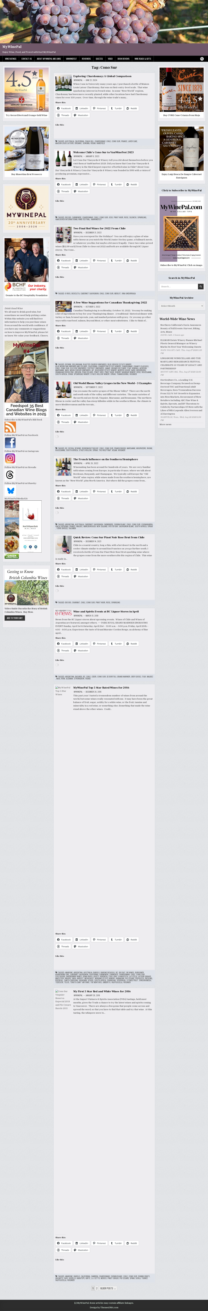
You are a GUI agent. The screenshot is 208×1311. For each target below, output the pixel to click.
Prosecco (139, 978)
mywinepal (78, 80)
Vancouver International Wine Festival (72, 219)
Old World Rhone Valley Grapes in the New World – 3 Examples (112, 383)
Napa (133, 370)
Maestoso (59, 978)
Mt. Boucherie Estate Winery (104, 370)
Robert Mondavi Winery (125, 372)
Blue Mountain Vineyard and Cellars (71, 366)
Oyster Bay (113, 526)
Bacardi (78, 677)
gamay (107, 368)
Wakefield (101, 143)
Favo (66, 1278)
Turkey (145, 1278)
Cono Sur (116, 141)
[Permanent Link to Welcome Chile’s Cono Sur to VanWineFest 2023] (63, 159)
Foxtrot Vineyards (95, 368)
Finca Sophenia (61, 526)
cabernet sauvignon (90, 293)
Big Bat (122, 973)
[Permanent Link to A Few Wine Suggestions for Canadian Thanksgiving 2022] (63, 306)
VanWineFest (71, 58)
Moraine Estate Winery (105, 978)
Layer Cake (132, 141)
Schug (90, 980)
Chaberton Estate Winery (109, 366)
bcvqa (71, 448)
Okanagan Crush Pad (64, 372)
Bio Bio (68, 217)
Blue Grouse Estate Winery (119, 364)
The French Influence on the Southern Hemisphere (105, 459)
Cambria (94, 1276)
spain (70, 374)
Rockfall (59, 980)
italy (129, 368)
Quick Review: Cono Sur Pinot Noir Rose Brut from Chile (108, 537)
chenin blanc (120, 524)
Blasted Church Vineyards (95, 364)
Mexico (104, 1278)
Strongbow (79, 679)
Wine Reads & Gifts (143, 58)
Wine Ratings (10, 58)
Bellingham (77, 364)
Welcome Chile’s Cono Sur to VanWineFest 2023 (103, 152)
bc (66, 448)
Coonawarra (147, 524)
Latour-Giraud (144, 976)
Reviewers (86, 58)
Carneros (114, 974)
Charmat (76, 602)
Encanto (59, 1278)
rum (63, 679)
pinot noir (118, 217)
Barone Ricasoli (108, 973)
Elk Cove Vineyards (78, 368)
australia (69, 141)
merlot (117, 293)
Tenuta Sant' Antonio (79, 982)
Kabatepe (81, 1278)
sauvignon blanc (126, 526)
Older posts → (108, 1288)
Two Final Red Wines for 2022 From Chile (99, 228)
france (124, 141)
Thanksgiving (123, 374)
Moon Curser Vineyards (80, 370)
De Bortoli (111, 677)
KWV (115, 976)
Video (110, 58)
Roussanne (146, 372)
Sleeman (69, 679)
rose (126, 217)
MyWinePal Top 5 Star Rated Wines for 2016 (101, 687)
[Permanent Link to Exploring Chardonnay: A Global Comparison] (63, 83)
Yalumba (72, 528)
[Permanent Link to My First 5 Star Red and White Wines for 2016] (63, 1112)
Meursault (89, 978)
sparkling (141, 217)
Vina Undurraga (129, 293)
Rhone (149, 448)
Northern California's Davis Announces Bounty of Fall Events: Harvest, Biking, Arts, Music (180, 328)
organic (78, 143)
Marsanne (59, 370)
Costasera (60, 976)
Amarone (69, 973)
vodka (88, 679)
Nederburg (141, 370)
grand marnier (123, 677)
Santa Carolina (71, 980)
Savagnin (83, 980)
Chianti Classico (141, 366)
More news (165, 424)
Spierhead (121, 980)
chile (108, 141)
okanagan (120, 978)
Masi (67, 370)
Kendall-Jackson (139, 368)
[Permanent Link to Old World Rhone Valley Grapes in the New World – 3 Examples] (63, 390)
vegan (93, 143)
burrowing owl (62, 974)
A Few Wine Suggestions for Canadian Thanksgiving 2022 (110, 302)
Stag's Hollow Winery (100, 374)
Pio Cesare (129, 978)
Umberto (106, 982)
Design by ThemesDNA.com (104, 1307)
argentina (69, 524)
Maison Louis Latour (64, 143)
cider (94, 677)
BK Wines (130, 973)
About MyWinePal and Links (49, 58)
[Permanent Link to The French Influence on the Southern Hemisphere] (63, 467)
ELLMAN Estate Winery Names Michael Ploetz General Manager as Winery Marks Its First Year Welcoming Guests (181, 343)
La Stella (133, 976)
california (79, 141)
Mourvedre (141, 448)
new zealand (102, 526)
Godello (72, 1278)
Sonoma (86, 143)
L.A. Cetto (95, 1278)
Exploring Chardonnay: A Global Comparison (102, 76)
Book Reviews (124, 58)
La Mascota (123, 976)
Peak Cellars (87, 372)
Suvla (138, 1278)
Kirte (88, 1278)
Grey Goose (136, 677)
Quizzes (99, 58)
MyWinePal (11, 46)
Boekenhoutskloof (90, 448)
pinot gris (99, 372)
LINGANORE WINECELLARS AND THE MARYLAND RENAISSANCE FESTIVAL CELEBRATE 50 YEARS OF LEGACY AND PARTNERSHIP (181, 363)
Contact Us (26, 58)
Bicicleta (76, 293)
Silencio (132, 217)
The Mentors (96, 982)
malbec (79, 526)
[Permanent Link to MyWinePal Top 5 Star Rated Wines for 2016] (63, 808)
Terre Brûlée (62, 528)
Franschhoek (120, 448)
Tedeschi (59, 982)
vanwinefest (96, 219)
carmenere (76, 217)
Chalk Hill (89, 141)
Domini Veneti (144, 1276)
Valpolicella (116, 982)
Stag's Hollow (85, 450)
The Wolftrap (105, 450)
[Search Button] (202, 59)
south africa (61, 374)
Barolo (96, 973)
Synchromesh (145, 980)
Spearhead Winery (81, 374)
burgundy (139, 973)
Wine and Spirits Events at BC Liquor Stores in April (106, 611)
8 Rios (68, 293)
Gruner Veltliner (118, 368)
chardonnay (100, 141)
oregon (78, 372)
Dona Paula (87, 976)
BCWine (68, 364)
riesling (148, 978)
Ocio (111, 217)
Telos (66, 982)
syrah (113, 374)
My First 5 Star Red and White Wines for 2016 (102, 991)
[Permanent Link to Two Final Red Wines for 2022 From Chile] (63, 235)
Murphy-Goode (124, 370)
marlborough (90, 526)
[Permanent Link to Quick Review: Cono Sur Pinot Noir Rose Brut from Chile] (63, 545)
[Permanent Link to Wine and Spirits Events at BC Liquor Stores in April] (63, 612)
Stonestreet (132, 980)
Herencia (104, 976)
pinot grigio (113, 1278)
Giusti (96, 976)
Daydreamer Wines (74, 976)
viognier (133, 374)
